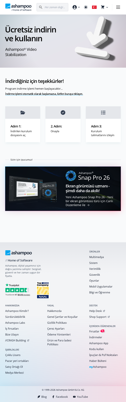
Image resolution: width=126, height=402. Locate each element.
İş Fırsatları (12, 328)
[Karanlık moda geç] (86, 7)
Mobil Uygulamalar (101, 286)
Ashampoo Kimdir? (17, 311)
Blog (44, 397)
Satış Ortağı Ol (14, 367)
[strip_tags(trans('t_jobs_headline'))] (42, 290)
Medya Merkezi (14, 372)
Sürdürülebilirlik (15, 317)
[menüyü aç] (118, 7)
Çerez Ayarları (55, 328)
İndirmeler (95, 337)
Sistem (93, 263)
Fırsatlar (96, 331)
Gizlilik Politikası (57, 323)
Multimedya (96, 257)
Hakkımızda (54, 311)
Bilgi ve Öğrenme (99, 292)
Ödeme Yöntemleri (59, 334)
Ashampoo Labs (15, 323)
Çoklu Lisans (13, 355)
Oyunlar (94, 280)
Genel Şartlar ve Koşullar (62, 317)
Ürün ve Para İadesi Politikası (59, 342)
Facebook (62, 397)
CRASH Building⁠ (15, 340)
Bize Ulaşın (12, 334)
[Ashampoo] (18, 252)
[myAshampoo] (76, 7)
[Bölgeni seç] (94, 7)
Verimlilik (95, 269)
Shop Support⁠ (97, 317)
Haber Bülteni (97, 361)
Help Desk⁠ (95, 311)
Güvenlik (94, 275)
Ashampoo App (98, 343)
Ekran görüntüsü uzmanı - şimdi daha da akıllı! (88, 188)
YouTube (82, 397)
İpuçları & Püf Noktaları (103, 355)
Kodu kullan (96, 349)
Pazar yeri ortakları (17, 361)
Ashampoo (97, 367)
